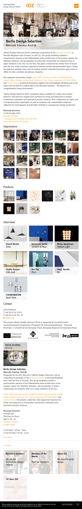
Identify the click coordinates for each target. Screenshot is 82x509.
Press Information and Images (16, 121)
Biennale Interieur (63, 52)
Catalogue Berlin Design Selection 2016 (20, 119)
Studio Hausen (13, 83)
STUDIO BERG (70, 80)
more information (67, 504)
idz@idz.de (9, 318)
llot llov (44, 80)
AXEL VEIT (37, 77)
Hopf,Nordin (34, 80)
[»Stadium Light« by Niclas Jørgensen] (9, 208)
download (7, 437)
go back (8, 445)
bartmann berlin (49, 77)
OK (78, 504)
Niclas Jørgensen (55, 80)
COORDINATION (64, 77)
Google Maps (9, 424)
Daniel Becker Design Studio (15, 80)
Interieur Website (10, 116)
